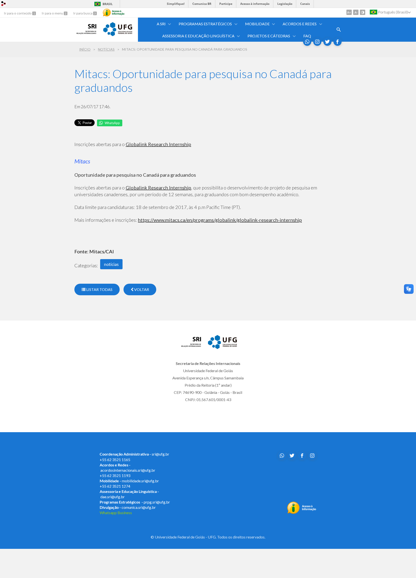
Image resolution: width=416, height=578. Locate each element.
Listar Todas (98, 289)
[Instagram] (317, 42)
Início (85, 49)
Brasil (108, 4)
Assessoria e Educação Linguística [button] (198, 36)
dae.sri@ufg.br (112, 496)
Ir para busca (83, 13)
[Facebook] (337, 42)
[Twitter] (327, 42)
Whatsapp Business (116, 512)
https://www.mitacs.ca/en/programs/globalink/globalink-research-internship (220, 220)
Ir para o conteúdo (18, 13)
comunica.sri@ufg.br (139, 507)
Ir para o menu (53, 13)
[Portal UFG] (117, 34)
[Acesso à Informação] (113, 12)
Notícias (106, 49)
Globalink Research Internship (158, 144)
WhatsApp (112, 123)
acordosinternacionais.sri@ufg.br (127, 470)
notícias (111, 264)
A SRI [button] (161, 23)
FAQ (307, 36)
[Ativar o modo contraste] (362, 12)
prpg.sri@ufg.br (157, 502)
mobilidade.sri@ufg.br (140, 480)
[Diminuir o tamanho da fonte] (355, 12)
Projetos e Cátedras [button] (268, 36)
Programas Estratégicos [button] (205, 23)
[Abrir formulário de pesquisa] (339, 30)
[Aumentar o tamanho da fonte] (349, 12)
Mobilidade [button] (257, 23)
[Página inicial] (86, 32)
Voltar (141, 289)
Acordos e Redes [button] (300, 23)
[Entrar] (3, 4)
